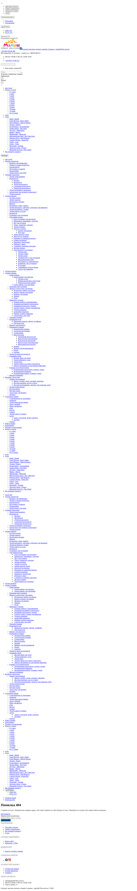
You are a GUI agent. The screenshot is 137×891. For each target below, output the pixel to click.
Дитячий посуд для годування (29, 258)
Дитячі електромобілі (17, 177)
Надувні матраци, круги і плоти (25, 383)
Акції (7, 13)
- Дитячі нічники (20, 562)
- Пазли (16, 647)
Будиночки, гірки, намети (18, 206)
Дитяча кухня (23, 279)
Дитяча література (11, 161)
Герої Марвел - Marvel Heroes (20, 123)
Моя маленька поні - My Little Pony (22, 136)
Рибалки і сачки (19, 244)
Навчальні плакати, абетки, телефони (27, 321)
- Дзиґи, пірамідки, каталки (24, 560)
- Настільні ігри (19, 630)
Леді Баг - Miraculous (17, 130)
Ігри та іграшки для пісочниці (25, 219)
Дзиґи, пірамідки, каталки (23, 225)
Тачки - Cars (13, 142)
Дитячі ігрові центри (17, 387)
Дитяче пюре (23, 256)
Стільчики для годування (18, 215)
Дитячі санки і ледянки (17, 414)
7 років (12, 103)
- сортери (17, 649)
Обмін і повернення (12, 9)
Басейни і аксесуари (12, 377)
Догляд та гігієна (20, 229)
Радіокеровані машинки (22, 371)
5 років (12, 100)
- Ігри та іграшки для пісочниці (25, 554)
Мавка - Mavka (14, 132)
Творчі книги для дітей (17, 173)
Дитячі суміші (23, 254)
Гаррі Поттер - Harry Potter (19, 121)
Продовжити (5, 814)
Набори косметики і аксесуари (29, 281)
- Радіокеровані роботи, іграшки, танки (28, 670)
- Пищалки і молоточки (22, 574)
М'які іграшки (10, 423)
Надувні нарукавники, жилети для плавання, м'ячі (32, 385)
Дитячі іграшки (10, 273)
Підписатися (6, 820)
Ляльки (16, 296)
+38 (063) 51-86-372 (12, 61)
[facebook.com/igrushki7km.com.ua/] (6, 861)
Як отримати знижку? (13, 152)
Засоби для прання (25, 231)
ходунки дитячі (15, 198)
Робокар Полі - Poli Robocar (19, 138)
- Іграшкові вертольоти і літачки (25, 612)
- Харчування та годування (24, 581)
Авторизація (9, 23)
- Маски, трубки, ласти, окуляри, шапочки (29, 678)
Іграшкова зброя (15, 356)
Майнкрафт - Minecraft (17, 134)
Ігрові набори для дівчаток (23, 277)
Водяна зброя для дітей (22, 358)
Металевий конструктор (27, 344)
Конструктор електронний (27, 339)
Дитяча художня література (19, 165)
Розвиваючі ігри (15, 319)
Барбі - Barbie (14, 119)
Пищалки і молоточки (22, 242)
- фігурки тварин (20, 580)
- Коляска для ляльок (21, 601)
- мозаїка (17, 643)
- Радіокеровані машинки (23, 668)
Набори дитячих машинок (23, 314)
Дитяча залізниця (20, 310)
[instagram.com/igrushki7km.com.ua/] (9, 861)
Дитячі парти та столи (17, 211)
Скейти (12, 412)
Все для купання (20, 223)
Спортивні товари (11, 396)
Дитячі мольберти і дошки (19, 209)
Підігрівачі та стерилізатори (28, 261)
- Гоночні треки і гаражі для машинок (27, 614)
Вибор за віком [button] (10, 90)
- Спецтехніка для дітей (22, 622)
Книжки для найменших (18, 163)
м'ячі (11, 408)
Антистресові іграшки (22, 331)
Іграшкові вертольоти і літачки (25, 306)
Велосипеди (13, 179)
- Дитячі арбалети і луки (22, 657)
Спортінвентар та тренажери (20, 398)
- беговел (17, 516)
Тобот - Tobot (14, 144)
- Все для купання (20, 558)
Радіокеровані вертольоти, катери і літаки (29, 369)
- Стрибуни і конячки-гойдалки (25, 578)
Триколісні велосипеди (22, 188)
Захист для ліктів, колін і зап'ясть (26, 418)
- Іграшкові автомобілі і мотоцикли (26, 610)
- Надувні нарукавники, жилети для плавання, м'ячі (32, 682)
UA (10, 32)
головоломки (18, 333)
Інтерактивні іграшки (21, 329)
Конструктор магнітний (26, 341)
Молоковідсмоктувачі (26, 260)
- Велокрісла (18, 518)
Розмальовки (14, 171)
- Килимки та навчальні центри (25, 570)
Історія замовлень (11, 871)
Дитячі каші (22, 252)
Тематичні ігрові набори (27, 283)
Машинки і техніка (16, 300)
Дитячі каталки (15, 194)
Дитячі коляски (10, 271)
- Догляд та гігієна (20, 564)
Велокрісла (18, 182)
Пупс (16, 298)
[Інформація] (2, 3)
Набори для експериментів (23, 348)
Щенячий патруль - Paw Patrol (20, 150)
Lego (7, 115)
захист (11, 416)
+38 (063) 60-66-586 (8, 51)
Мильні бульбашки (16, 375)
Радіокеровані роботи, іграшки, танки (27, 373)
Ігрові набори (14, 275)
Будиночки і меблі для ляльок (24, 290)
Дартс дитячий (14, 404)
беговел (16, 180)
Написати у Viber (11, 843)
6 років (12, 101)
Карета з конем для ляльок (23, 292)
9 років (12, 107)
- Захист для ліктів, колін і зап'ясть (26, 715)
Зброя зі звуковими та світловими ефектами (30, 366)
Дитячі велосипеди (21, 184)
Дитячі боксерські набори (18, 402)
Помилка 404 (10, 800)
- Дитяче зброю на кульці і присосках (27, 661)
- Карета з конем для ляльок (24, 599)
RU (10, 31)
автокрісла (13, 213)
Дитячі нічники (19, 227)
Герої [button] (7, 117)
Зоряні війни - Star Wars (18, 128)
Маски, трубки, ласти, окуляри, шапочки (29, 381)
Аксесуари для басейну (17, 393)
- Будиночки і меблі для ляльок (25, 597)
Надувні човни (14, 391)
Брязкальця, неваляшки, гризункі (26, 221)
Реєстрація (9, 21)
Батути (11, 410)
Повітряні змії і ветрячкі (18, 287)
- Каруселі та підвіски (22, 568)
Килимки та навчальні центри (25, 238)
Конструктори (19, 335)
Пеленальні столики (16, 202)
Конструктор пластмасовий (28, 342)
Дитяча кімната (10, 196)
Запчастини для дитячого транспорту (23, 192)
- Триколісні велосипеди (22, 524)
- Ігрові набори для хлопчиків (24, 591)
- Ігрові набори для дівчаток (24, 589)
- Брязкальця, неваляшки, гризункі (26, 556)
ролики (12, 422)
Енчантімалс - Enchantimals (19, 127)
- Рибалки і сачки (20, 576)
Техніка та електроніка (13, 427)
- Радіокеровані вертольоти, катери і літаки (29, 666)
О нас (7, 833)
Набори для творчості (17, 325)
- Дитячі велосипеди (21, 520)
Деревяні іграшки (15, 317)
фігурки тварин (19, 248)
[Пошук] (22, 72)
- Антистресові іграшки (22, 637)
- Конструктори (19, 641)
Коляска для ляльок (21, 294)
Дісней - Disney (15, 125)
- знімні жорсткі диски (22, 566)
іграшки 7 (8, 873)
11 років (12, 111)
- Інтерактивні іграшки (22, 635)
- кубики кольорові (21, 572)
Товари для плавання (17, 379)
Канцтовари (9, 425)
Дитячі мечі (18, 362)
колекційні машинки (21, 312)
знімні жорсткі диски (21, 234)
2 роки (11, 94)
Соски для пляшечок (25, 269)
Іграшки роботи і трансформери (25, 302)
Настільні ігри (19, 323)
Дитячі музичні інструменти (19, 354)
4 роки (11, 98)
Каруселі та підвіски (21, 236)
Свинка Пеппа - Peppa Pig (18, 140)
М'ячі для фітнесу (15, 406)
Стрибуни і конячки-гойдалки (25, 246)
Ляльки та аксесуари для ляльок (21, 288)
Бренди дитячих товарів (14, 851)
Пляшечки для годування (27, 263)
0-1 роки (12, 92)
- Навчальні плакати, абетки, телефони (28, 628)
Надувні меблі (14, 389)
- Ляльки (17, 603)
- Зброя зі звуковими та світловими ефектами (30, 662)
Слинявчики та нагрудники (28, 267)
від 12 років (13, 113)
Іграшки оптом (10, 798)
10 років (12, 109)
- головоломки (19, 639)
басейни (12, 395)
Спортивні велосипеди (22, 186)
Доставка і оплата (12, 6)
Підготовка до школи (17, 169)
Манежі (12, 204)
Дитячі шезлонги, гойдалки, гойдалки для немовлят (28, 207)
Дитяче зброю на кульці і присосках (27, 364)
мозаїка (16, 346)
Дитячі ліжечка (14, 200)
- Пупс (16, 605)
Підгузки (21, 233)
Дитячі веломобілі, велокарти (20, 190)
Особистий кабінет (12, 869)
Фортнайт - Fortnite (16, 146)
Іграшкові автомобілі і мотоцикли (26, 304)
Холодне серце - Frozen (17, 148)
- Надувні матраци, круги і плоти (26, 680)
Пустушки (22, 265)
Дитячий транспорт (12, 175)
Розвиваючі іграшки (16, 327)
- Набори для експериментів (24, 645)
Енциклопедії (14, 167)
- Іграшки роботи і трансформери (26, 608)
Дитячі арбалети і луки (22, 360)
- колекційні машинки (22, 618)
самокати (12, 400)
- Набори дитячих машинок (24, 620)
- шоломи (17, 716)
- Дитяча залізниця (20, 616)
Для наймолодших (16, 217)
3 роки (11, 96)
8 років (12, 105)
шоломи (17, 420)
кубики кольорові (20, 240)
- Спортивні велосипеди (22, 522)
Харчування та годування (23, 250)
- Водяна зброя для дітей (22, 655)
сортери (16, 352)
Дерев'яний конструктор (27, 337)
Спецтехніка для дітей (22, 315)
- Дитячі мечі (18, 659)
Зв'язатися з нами (12, 11)
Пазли (16, 350)
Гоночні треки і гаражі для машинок (27, 308)
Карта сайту (9, 841)
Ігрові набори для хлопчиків (24, 285)
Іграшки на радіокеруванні (19, 368)
